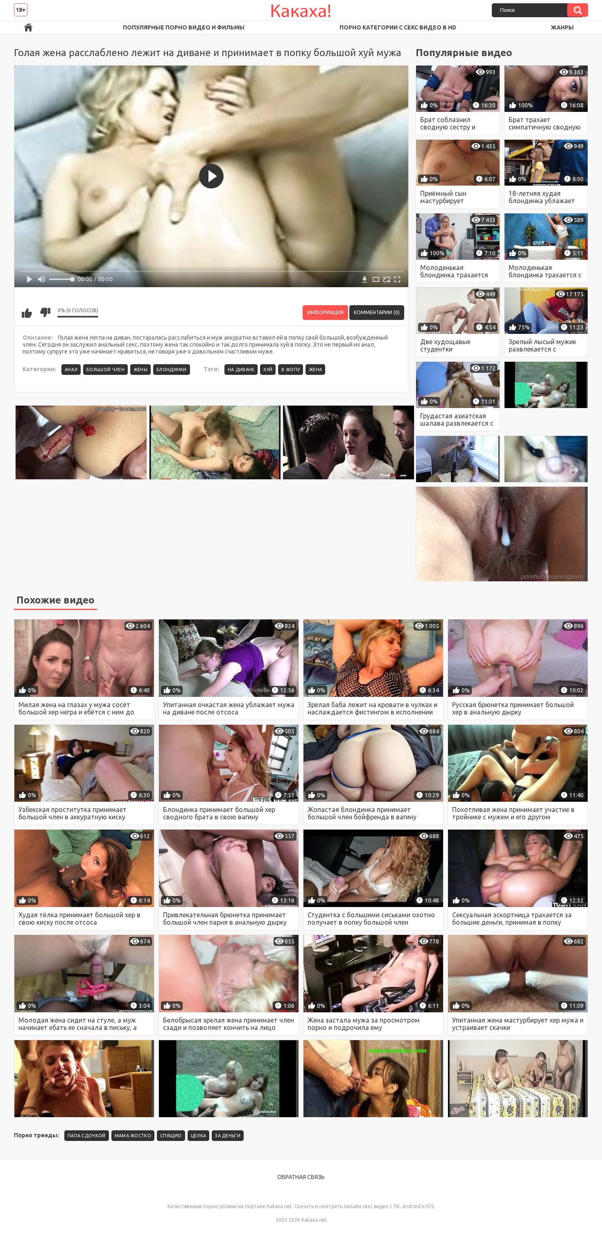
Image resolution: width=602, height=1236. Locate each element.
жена (315, 369)
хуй (267, 369)
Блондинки (171, 369)
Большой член (105, 369)
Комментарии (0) (377, 312)
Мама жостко (133, 1135)
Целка (198, 1135)
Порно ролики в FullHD (28, 27)
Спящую (171, 1135)
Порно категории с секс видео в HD (397, 27)
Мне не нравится (45, 312)
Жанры (562, 27)
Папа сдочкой (87, 1135)
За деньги (227, 1135)
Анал (71, 369)
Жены (140, 369)
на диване (241, 369)
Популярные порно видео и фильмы (183, 27)
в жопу (290, 369)
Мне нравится (26, 312)
